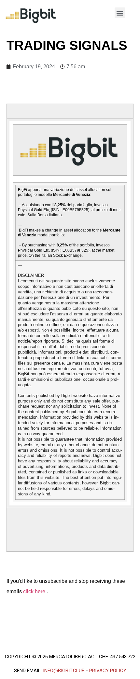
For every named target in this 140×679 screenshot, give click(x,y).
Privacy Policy (107, 670)
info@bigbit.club (64, 670)
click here (35, 591)
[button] (120, 12)
